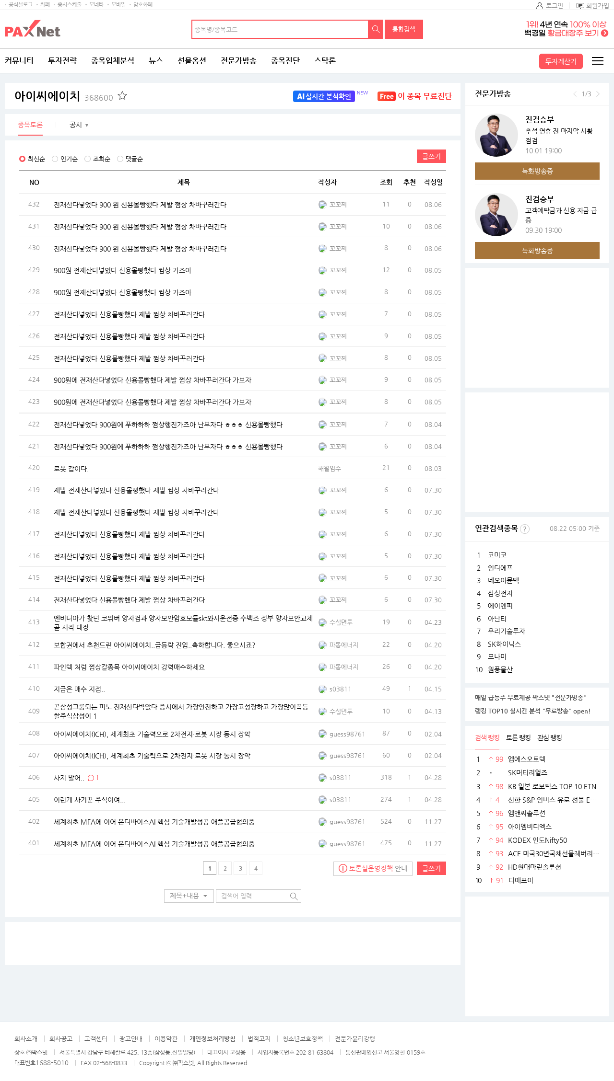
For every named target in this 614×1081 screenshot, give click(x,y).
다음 (598, 94)
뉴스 (156, 60)
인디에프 (500, 568)
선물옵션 (191, 60)
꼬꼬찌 (338, 204)
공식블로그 (21, 4)
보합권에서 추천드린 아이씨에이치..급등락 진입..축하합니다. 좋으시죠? (155, 645)
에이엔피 (500, 606)
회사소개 (25, 1038)
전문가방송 (239, 60)
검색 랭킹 (487, 737)
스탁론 (325, 60)
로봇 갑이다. (71, 468)
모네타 (96, 4)
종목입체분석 (112, 60)
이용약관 (165, 1038)
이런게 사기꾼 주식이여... (90, 799)
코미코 (497, 555)
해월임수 (329, 468)
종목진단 (285, 60)
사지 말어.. (69, 777)
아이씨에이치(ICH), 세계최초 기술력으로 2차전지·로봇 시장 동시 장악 (152, 733)
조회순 (101, 158)
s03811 (341, 688)
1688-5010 (52, 1062)
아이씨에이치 (63, 96)
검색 (376, 29)
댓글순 (134, 158)
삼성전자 (500, 593)
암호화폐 (143, 4)
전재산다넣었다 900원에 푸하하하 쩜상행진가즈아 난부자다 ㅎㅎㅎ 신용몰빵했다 (168, 424)
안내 (378, 868)
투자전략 (62, 60)
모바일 (118, 4)
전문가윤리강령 (355, 1038)
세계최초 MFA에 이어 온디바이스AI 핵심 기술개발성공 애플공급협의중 (154, 821)
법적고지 (259, 1038)
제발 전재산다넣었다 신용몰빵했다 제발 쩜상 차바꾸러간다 (136, 490)
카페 (45, 4)
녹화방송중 (537, 171)
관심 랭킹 (549, 737)
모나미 (497, 656)
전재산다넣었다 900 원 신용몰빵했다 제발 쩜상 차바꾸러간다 (140, 204)
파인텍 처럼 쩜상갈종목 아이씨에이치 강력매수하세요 (129, 666)
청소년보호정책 (303, 1038)
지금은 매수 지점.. (79, 688)
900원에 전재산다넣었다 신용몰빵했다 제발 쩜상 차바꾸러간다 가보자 (152, 380)
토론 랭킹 (518, 737)
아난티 (497, 618)
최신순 (36, 158)
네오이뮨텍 (503, 580)
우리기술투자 (506, 631)
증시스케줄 (70, 4)
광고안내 (130, 1038)
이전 (575, 94)
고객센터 (95, 1038)
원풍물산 (500, 669)
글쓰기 (431, 156)
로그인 (554, 5)
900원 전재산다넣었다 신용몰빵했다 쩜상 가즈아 (122, 270)
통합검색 (403, 29)
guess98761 (348, 733)
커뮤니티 (19, 60)
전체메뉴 (597, 61)
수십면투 (341, 622)
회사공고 (60, 1038)
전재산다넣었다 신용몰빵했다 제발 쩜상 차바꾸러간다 (129, 314)
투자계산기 (561, 61)
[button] (189, 896)
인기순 (69, 158)
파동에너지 (344, 644)
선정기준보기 (525, 529)
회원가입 (597, 5)
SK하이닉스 (504, 644)
